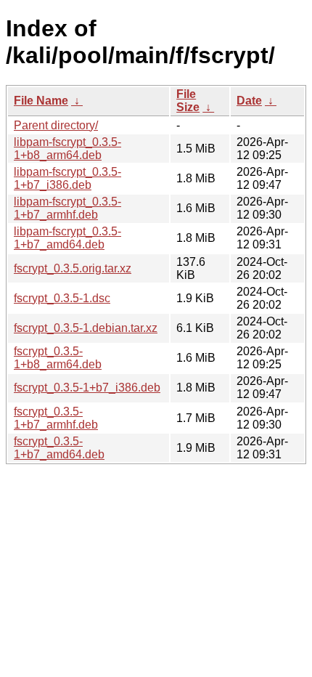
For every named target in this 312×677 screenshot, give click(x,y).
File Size (188, 100)
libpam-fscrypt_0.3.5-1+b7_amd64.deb (67, 238)
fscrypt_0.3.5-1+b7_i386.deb (87, 387)
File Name (41, 100)
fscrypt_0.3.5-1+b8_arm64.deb (58, 357)
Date (249, 100)
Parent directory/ (56, 125)
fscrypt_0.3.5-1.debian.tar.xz (85, 328)
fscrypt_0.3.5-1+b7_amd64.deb (59, 448)
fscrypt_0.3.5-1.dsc (62, 298)
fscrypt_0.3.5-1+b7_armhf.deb (56, 418)
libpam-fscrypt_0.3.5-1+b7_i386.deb (67, 178)
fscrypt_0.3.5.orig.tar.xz (72, 268)
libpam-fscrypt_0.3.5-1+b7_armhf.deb (67, 208)
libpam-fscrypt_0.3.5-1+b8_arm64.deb (67, 148)
